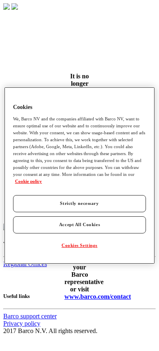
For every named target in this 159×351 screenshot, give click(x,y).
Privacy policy (21, 323)
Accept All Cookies (79, 224)
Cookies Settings (79, 245)
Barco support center (30, 316)
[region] (79, 175)
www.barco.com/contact (97, 296)
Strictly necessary (79, 203)
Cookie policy (28, 181)
